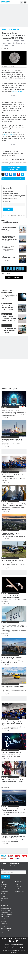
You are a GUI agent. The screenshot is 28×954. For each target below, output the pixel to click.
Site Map (22, 948)
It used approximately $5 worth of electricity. (13, 536)
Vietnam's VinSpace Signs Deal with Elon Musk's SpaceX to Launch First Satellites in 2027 (14, 626)
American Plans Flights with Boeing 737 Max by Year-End (9, 318)
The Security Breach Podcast (10, 410)
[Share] (6, 174)
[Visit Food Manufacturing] (10, 856)
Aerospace (15, 29)
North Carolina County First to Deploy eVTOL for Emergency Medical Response (13, 561)
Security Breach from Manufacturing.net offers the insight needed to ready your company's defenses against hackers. (13, 413)
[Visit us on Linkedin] (17, 941)
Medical (4, 557)
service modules (9, 134)
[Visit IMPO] (24, 856)
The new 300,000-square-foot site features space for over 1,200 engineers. (13, 727)
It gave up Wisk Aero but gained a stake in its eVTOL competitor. (13, 691)
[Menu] (25, 2)
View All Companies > (14, 277)
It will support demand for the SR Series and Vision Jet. (13, 479)
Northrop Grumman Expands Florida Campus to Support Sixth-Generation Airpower (12, 723)
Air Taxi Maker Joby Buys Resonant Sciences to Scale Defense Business (12, 658)
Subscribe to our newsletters (14, 168)
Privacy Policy (9, 946)
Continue (8, 209)
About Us (7, 944)
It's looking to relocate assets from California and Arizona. (13, 600)
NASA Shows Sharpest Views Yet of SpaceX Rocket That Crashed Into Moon (8, 237)
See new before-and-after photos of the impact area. (12, 444)
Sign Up (5, 877)
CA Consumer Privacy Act (11, 948)
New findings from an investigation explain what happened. (13, 508)
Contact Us (14, 944)
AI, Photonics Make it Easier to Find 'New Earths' (9, 296)
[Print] (2, 174)
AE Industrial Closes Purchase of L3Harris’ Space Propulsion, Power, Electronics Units (13, 781)
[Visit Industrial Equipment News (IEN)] (17, 856)
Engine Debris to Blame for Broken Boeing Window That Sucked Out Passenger (9, 257)
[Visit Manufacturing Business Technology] (17, 858)
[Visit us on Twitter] (13, 941)
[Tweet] (14, 174)
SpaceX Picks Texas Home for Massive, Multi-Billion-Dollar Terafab (13, 809)
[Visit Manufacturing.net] (10, 858)
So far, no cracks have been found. (10, 756)
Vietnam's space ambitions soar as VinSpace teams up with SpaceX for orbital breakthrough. (13, 631)
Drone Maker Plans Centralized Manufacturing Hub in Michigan (10, 596)
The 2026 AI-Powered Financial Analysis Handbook (9, 330)
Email (2, 869)
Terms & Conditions (19, 946)
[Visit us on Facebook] (10, 941)
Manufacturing (6, 472)
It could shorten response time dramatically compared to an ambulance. (13, 565)
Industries (5, 29)
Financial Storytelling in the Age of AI (9, 228)
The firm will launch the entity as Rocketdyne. (13, 785)
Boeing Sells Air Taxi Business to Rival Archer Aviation (12, 687)
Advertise (20, 944)
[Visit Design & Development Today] (3, 856)
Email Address (7, 201)
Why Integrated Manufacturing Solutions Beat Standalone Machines (13, 837)
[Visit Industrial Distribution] (3, 858)
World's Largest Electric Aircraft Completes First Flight (10, 533)
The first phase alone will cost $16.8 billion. (13, 812)
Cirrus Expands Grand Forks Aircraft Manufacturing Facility (7, 247)
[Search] (21, 2)
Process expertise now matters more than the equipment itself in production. (13, 840)
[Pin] (18, 174)
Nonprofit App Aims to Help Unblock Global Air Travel (8, 307)
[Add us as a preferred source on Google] (22, 174)
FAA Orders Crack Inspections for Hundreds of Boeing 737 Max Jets (11, 753)
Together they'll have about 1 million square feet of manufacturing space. (13, 661)
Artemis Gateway (17, 91)
